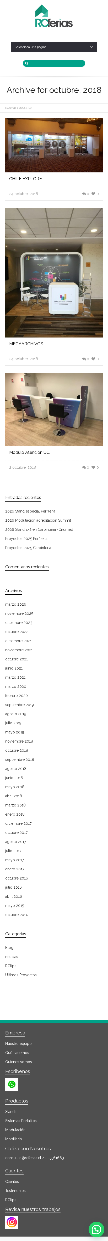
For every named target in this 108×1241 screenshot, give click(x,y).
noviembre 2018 (19, 741)
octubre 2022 (16, 632)
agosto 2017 (15, 842)
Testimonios (15, 1191)
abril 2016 (13, 896)
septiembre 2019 (19, 705)
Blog (9, 947)
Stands (11, 1112)
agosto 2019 (15, 714)
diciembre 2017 (18, 823)
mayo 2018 (14, 787)
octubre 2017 (16, 832)
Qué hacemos (17, 1053)
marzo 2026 (15, 604)
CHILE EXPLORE (25, 178)
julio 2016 (13, 887)
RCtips (10, 966)
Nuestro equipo (18, 1043)
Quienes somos (18, 1062)
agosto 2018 (15, 769)
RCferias (10, 108)
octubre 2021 (16, 659)
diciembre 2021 (18, 641)
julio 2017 (13, 851)
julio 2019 (13, 723)
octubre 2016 (16, 878)
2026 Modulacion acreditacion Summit (38, 520)
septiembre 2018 (19, 759)
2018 (22, 108)
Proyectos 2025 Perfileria (26, 539)
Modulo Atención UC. (29, 452)
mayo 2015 (14, 905)
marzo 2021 (15, 677)
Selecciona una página (30, 47)
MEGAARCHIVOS (26, 343)
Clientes (12, 1181)
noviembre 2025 (19, 613)
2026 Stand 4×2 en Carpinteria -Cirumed (39, 529)
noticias (11, 957)
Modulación (15, 1130)
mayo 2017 (14, 860)
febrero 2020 (16, 696)
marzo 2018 (15, 805)
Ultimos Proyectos (21, 975)
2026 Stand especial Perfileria (30, 511)
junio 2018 (14, 778)
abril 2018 (13, 796)
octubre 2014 (16, 915)
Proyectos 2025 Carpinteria (28, 548)
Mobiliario (13, 1139)
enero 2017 (14, 869)
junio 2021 (14, 668)
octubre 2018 (16, 750)
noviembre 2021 (19, 650)
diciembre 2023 (18, 622)
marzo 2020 (15, 686)
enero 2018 (15, 814)
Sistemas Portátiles (21, 1121)
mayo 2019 (14, 732)
